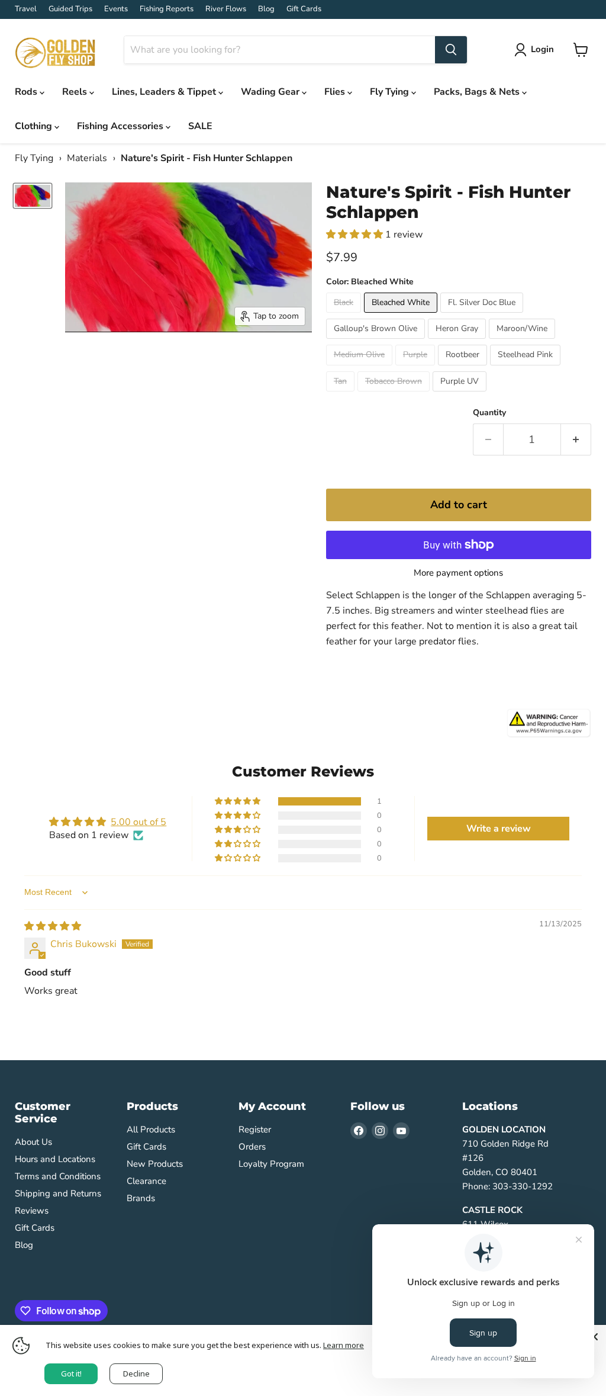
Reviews (32, 1211)
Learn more (343, 1345)
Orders (252, 1147)
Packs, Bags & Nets (478, 91)
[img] (52, 926)
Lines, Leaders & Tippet (165, 91)
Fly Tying (390, 91)
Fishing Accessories (121, 126)
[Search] (451, 49)
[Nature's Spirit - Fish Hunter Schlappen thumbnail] (32, 195)
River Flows (225, 9)
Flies (335, 91)
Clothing (34, 126)
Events (116, 9)
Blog (266, 9)
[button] (355, 234)
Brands (141, 1198)
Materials (87, 158)
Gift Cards (303, 9)
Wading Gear (271, 91)
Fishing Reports (167, 9)
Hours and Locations (55, 1159)
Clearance (146, 1181)
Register (254, 1129)
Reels (75, 91)
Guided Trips (70, 9)
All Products (151, 1129)
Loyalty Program (271, 1164)
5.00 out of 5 (138, 822)
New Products (155, 1164)
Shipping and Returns (58, 1193)
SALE (200, 126)
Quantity (489, 413)
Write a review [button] (498, 828)
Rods (27, 91)
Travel (26, 9)
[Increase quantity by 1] (576, 439)
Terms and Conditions (58, 1176)
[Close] (594, 1337)
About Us (33, 1142)
